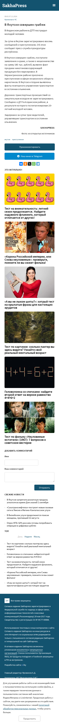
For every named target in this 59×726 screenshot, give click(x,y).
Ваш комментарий (14, 468)
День (20, 536)
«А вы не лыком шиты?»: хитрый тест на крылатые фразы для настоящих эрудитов (29, 304)
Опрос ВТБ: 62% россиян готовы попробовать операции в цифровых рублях (29, 524)
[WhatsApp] (34, 164)
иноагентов (22, 649)
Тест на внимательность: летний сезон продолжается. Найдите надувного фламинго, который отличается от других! (26, 213)
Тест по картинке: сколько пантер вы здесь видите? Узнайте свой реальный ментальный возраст (29, 350)
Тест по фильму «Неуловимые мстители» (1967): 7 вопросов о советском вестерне (25, 440)
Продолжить (29, 718)
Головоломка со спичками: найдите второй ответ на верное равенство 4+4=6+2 (28, 395)
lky (24, 665)
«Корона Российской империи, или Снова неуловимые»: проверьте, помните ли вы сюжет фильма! (28, 259)
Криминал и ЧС (11, 19)
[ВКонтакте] (21, 164)
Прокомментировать (29, 146)
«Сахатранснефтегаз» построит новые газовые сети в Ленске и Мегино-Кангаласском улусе (30, 509)
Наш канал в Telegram (31, 156)
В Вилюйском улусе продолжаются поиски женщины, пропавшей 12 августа (28, 516)
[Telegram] (38, 164)
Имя (7, 456)
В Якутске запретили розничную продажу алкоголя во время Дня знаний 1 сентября (27, 501)
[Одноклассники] (25, 164)
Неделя (28, 536)
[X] (29, 164)
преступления (18, 139)
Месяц (37, 536)
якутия (7, 139)
